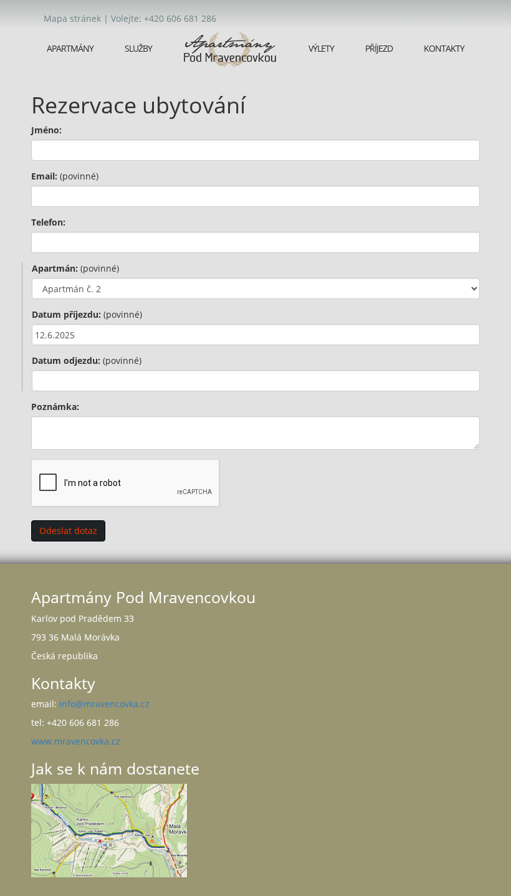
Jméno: (46, 130)
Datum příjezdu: (87, 314)
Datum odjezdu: (86, 360)
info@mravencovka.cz (104, 704)
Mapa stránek (72, 18)
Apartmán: (75, 268)
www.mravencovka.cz (75, 741)
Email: (64, 176)
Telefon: (48, 222)
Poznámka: (55, 406)
